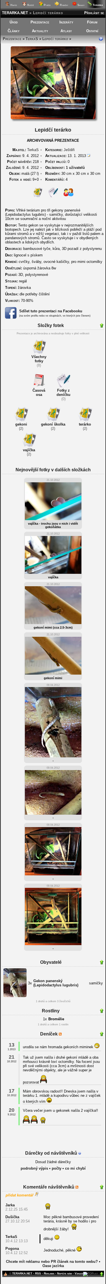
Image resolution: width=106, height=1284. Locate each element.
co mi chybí (75, 1168)
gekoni (21, 424)
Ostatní (92, 31)
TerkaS (32, 39)
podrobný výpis (34, 1168)
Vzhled (79, 1273)
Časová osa (39, 392)
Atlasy (66, 31)
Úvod (14, 22)
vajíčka (29, 450)
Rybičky (63, 5)
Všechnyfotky (38, 359)
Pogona (12, 1248)
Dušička (12, 1217)
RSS (38, 1273)
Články (14, 31)
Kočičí (30, 5)
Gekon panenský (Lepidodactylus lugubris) (55, 983)
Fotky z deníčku (63, 392)
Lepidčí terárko (55, 39)
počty (56, 1168)
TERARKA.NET (15, 13)
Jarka (10, 1205)
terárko (85, 424)
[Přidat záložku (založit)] (5, 1275)
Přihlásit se (94, 13)
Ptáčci (47, 5)
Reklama (49, 1273)
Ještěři (69, 150)
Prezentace (40, 22)
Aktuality (40, 31)
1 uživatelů (75, 167)
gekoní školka (53, 424)
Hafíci (13, 5)
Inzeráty (66, 22)
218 (23, 162)
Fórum (92, 22)
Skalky (81, 5)
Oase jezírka (53, 1266)
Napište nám (64, 1273)
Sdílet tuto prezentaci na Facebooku (50, 311)
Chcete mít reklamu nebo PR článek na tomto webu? (52, 1261)
